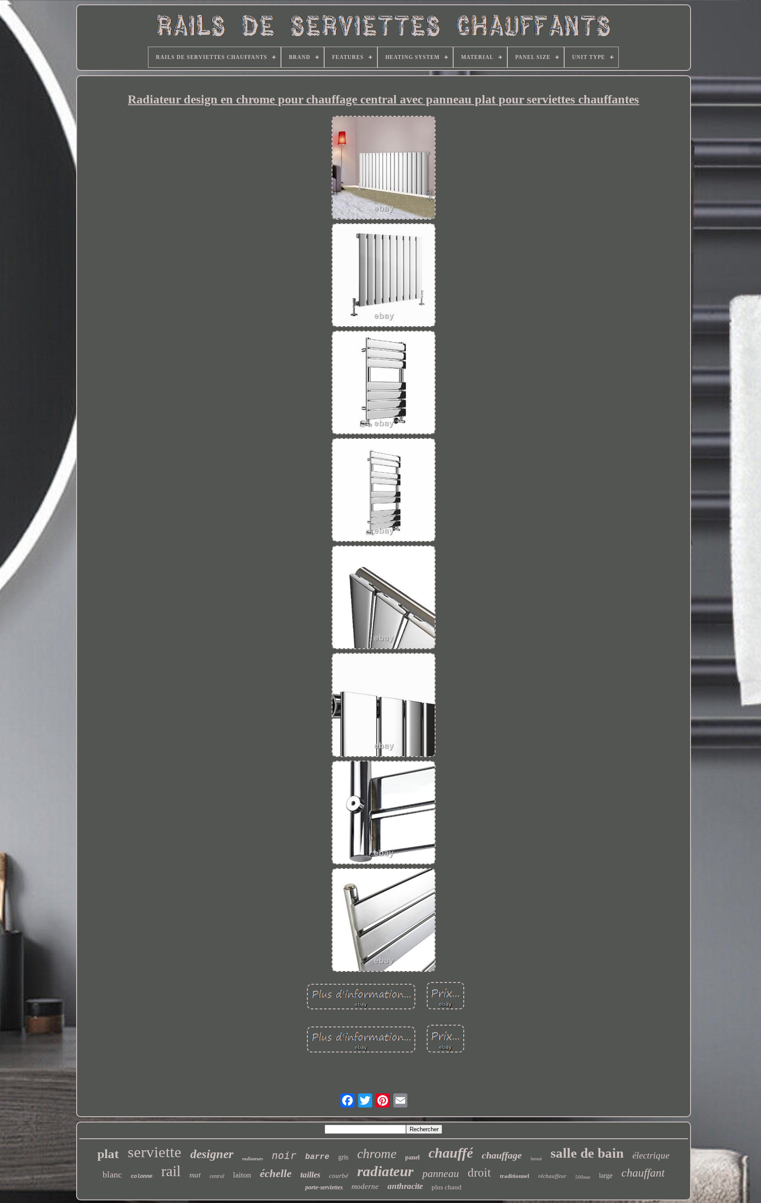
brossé (536, 1158)
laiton (242, 1174)
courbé (338, 1175)
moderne (365, 1186)
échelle (276, 1173)
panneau (440, 1173)
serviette (154, 1152)
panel (412, 1157)
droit (479, 1172)
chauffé (451, 1153)
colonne (141, 1177)
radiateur (385, 1171)
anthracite (405, 1186)
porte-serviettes (324, 1187)
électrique (650, 1155)
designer (211, 1154)
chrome (376, 1153)
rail (171, 1171)
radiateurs (252, 1158)
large (606, 1175)
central (217, 1176)
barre (317, 1156)
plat (108, 1154)
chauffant (643, 1172)
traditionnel (514, 1176)
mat (195, 1175)
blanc (112, 1174)
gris (343, 1157)
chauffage (502, 1155)
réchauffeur (552, 1176)
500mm (582, 1177)
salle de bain (587, 1153)
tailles (310, 1174)
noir (284, 1155)
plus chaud (447, 1187)
